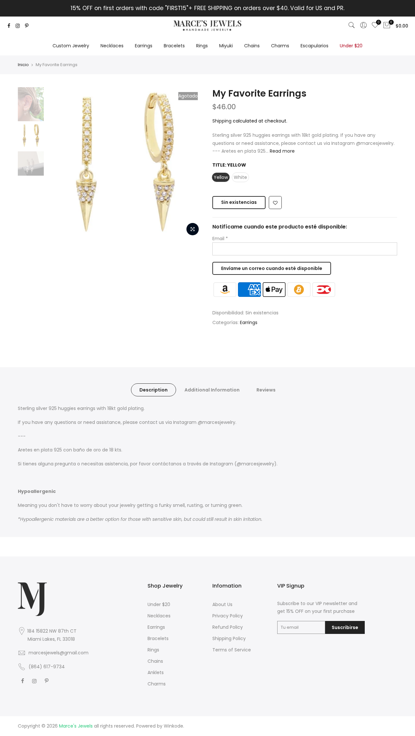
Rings (202, 45)
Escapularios (314, 45)
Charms (280, 45)
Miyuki (226, 45)
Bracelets (174, 45)
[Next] (191, 163)
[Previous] (58, 163)
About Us (222, 604)
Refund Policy (227, 627)
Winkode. (174, 726)
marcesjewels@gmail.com (59, 652)
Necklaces (112, 45)
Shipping (221, 121)
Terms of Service (231, 650)
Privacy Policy (227, 616)
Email (220, 238)
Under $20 (351, 45)
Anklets (156, 672)
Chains (252, 45)
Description (153, 390)
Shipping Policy (229, 638)
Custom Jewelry (71, 45)
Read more (281, 151)
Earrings (143, 45)
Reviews (266, 390)
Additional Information (212, 390)
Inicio (23, 65)
